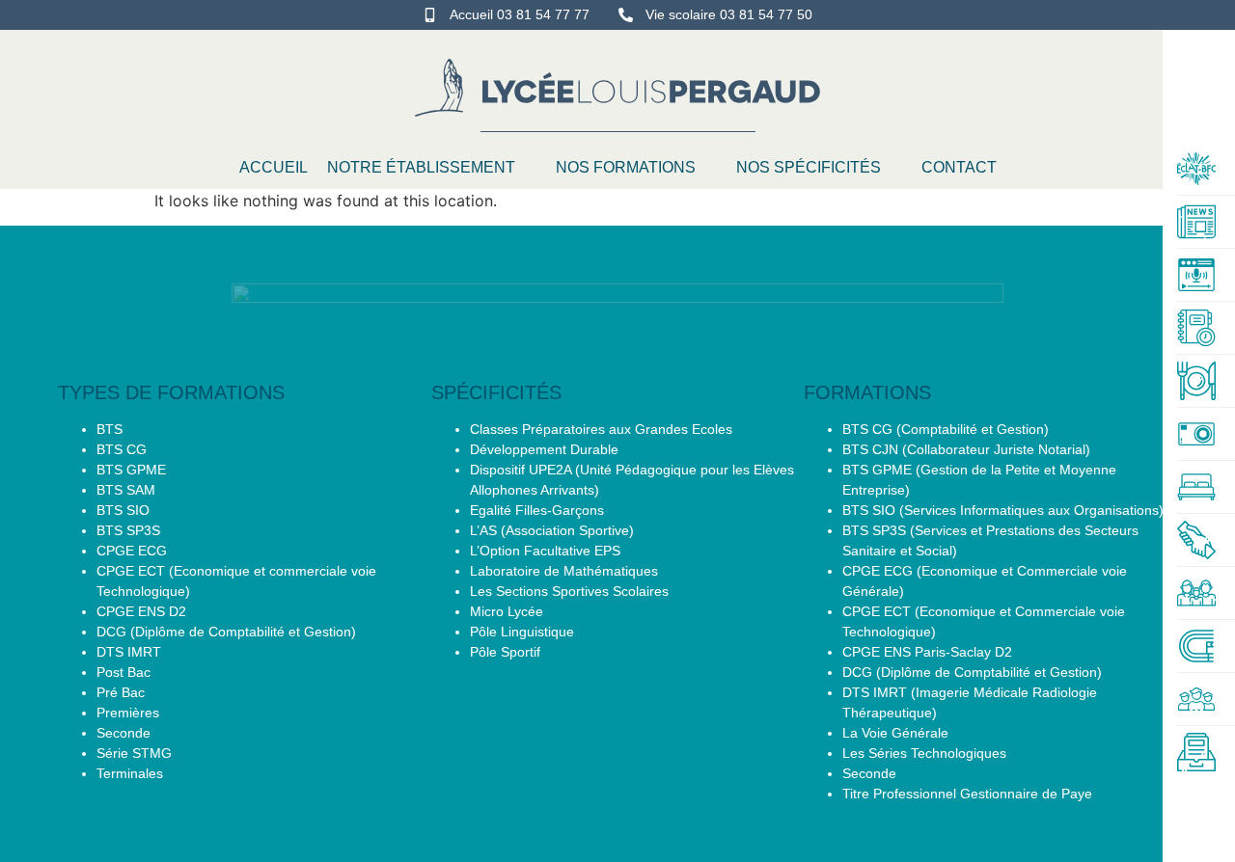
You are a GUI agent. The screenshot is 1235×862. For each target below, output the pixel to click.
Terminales (129, 773)
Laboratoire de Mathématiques (564, 571)
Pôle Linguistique (522, 631)
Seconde (123, 733)
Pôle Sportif (505, 652)
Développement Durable (544, 449)
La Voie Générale (895, 733)
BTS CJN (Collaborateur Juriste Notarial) (966, 449)
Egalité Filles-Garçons (537, 510)
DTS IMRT (128, 652)
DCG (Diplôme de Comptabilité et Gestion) (226, 631)
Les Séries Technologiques (924, 753)
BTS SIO (123, 510)
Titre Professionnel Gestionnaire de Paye (967, 793)
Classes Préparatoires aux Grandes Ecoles (601, 429)
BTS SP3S (128, 530)
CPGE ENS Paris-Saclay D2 (927, 652)
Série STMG (134, 753)
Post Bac (123, 672)
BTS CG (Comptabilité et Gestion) (945, 429)
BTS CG (121, 449)
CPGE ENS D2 (141, 611)
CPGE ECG (131, 550)
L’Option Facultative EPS (545, 550)
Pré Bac (120, 692)
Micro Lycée (506, 611)
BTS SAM (125, 490)
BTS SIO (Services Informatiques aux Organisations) (1003, 510)
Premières (127, 712)
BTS (109, 429)
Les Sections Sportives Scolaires (569, 591)
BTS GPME (131, 469)
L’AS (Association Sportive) (552, 530)
